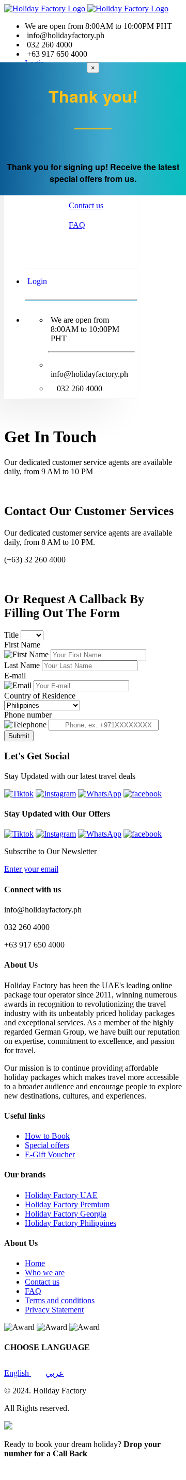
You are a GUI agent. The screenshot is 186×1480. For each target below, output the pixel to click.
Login (37, 281)
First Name (22, 644)
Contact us (86, 205)
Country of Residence (39, 695)
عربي (54, 1373)
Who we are (45, 1272)
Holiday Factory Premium (67, 1204)
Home (35, 1263)
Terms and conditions (60, 1300)
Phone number (28, 714)
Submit (18, 736)
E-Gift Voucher (50, 1154)
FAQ (77, 225)
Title (12, 634)
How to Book (47, 1136)
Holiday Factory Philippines (70, 1223)
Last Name (23, 665)
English (17, 1373)
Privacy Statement (54, 1309)
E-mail (15, 675)
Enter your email (31, 868)
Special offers (47, 1145)
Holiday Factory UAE (61, 1195)
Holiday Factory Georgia (65, 1213)
